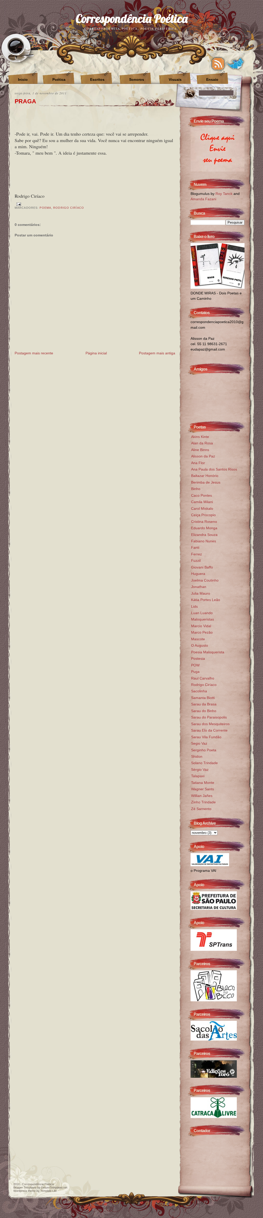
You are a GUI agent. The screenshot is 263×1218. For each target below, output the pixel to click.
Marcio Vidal (201, 626)
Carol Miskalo (202, 508)
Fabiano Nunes (203, 541)
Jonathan (198, 587)
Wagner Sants (202, 789)
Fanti (195, 547)
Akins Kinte (200, 437)
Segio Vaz (199, 743)
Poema (45, 207)
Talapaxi (197, 776)
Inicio (23, 79)
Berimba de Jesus (205, 482)
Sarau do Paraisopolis (209, 717)
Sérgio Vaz (200, 769)
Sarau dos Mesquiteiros (210, 724)
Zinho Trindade (203, 802)
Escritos (97, 79)
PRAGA (25, 101)
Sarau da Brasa (204, 704)
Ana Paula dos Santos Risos (214, 469)
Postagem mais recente (34, 353)
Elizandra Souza (204, 535)
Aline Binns (200, 450)
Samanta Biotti (203, 698)
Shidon (196, 756)
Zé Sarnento (201, 809)
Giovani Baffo (202, 567)
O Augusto (199, 645)
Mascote (198, 639)
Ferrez (196, 554)
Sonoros (136, 79)
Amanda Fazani (203, 199)
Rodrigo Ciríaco (68, 207)
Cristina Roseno (204, 522)
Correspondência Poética (131, 18)
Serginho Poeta (203, 750)
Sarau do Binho (203, 711)
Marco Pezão (202, 632)
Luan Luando (202, 613)
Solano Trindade (204, 763)
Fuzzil (196, 560)
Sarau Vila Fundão (206, 737)
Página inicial (96, 353)
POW (195, 665)
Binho (195, 489)
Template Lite (48, 1190)
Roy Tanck (223, 194)
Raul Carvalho (202, 678)
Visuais (175, 79)
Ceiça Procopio (203, 515)
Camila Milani (202, 502)
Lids (194, 606)
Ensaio (212, 79)
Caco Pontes (201, 495)
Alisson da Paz (203, 456)
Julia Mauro (200, 593)
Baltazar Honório (204, 476)
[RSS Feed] (218, 64)
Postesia (198, 658)
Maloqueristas (202, 619)
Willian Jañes (201, 796)
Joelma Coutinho (205, 580)
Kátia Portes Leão (205, 600)
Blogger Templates (24, 1187)
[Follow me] (235, 64)
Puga (195, 672)
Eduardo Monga (204, 528)
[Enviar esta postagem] (18, 203)
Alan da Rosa (202, 443)
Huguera (198, 574)
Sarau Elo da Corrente (209, 730)
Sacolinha (199, 691)
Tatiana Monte (202, 783)
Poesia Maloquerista (207, 652)
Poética (58, 79)
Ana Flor (198, 463)
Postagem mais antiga (157, 353)
